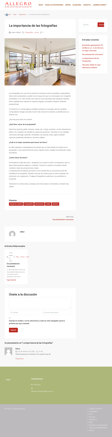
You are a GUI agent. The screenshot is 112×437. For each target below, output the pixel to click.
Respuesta (20, 359)
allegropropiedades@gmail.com (42, 391)
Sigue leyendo (11, 280)
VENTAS (68, 5)
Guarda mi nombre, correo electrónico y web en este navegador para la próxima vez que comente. (37, 322)
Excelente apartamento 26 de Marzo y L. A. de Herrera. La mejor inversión (93, 48)
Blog (17, 257)
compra (22, 257)
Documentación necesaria (92, 54)
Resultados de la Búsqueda (98, 425)
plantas (55, 204)
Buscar (101, 25)
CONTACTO (87, 5)
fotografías (29, 32)
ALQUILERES (77, 5)
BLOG (91, 414)
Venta (8, 380)
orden (48, 204)
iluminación (39, 204)
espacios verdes (16, 204)
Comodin (92, 417)
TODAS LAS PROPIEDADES (54, 5)
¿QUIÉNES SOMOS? (100, 5)
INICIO (41, 5)
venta (36, 32)
